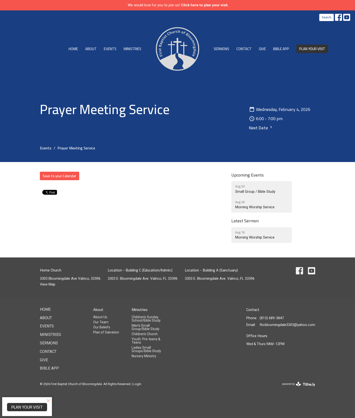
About (91, 48)
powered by (296, 388)
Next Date (259, 128)
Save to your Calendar (59, 175)
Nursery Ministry (144, 356)
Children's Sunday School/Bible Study (146, 318)
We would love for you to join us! (178, 5)
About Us (100, 317)
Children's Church (145, 334)
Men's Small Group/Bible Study (145, 327)
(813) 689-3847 (272, 318)
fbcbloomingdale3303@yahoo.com (287, 325)
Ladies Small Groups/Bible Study (146, 349)
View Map (47, 284)
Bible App (281, 48)
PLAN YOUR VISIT (312, 48)
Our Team (100, 322)
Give (262, 48)
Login (137, 384)
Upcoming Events (247, 175)
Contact (244, 48)
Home (73, 48)
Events (110, 48)
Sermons (221, 48)
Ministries (132, 48)
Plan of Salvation (106, 332)
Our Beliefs (101, 327)
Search (326, 17)
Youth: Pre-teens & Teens (146, 340)
